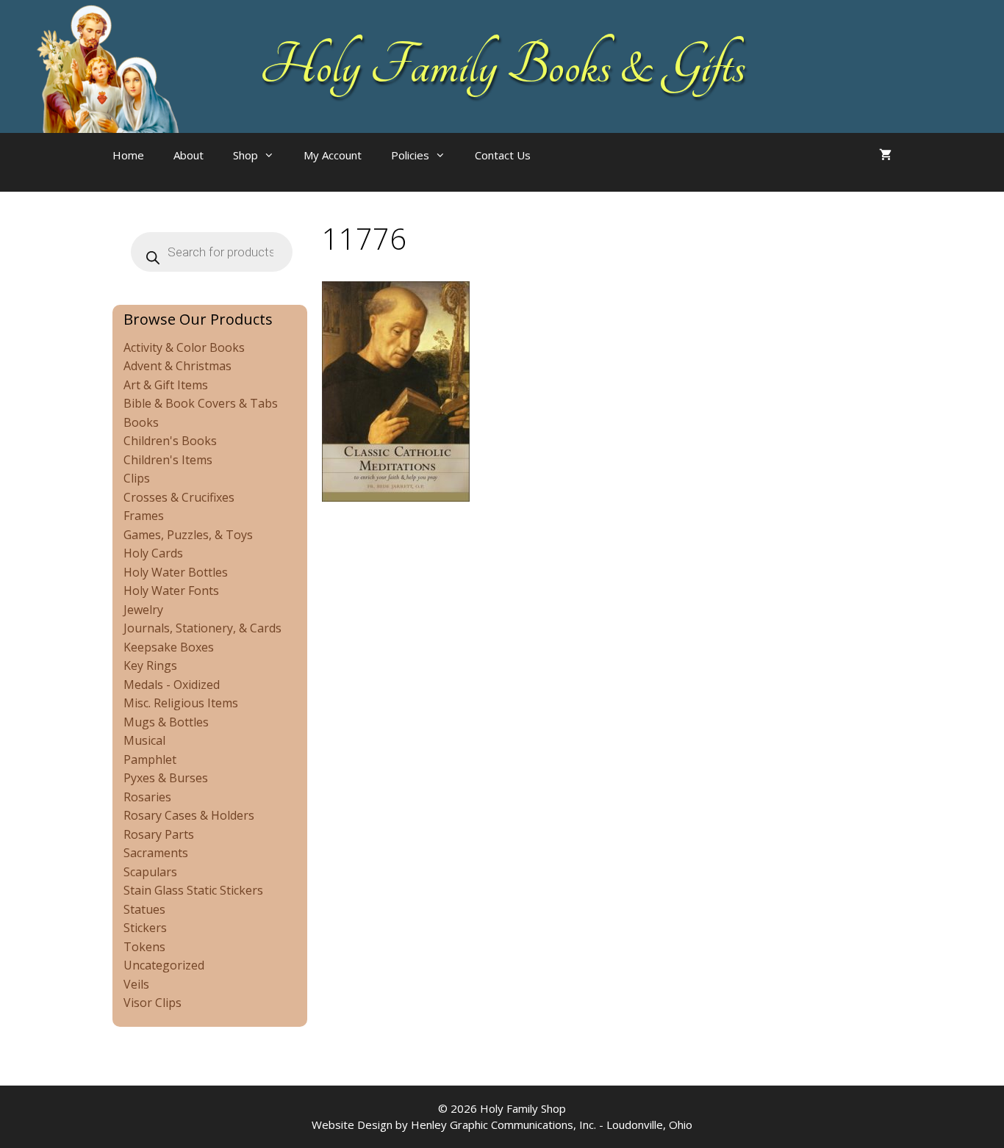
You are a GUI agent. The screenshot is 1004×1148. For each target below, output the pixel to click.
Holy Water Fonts (171, 590)
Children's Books (170, 441)
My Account (333, 155)
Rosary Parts (158, 834)
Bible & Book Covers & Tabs (200, 403)
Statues (144, 909)
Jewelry (143, 610)
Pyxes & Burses (165, 778)
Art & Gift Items (165, 385)
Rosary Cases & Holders (188, 815)
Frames (143, 516)
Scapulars (150, 872)
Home (128, 155)
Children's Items (167, 460)
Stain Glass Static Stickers (193, 890)
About (188, 155)
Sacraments (155, 853)
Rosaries (147, 797)
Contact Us (503, 155)
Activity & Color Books (184, 347)
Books (141, 422)
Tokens (144, 947)
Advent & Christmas (177, 366)
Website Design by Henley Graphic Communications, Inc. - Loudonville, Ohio (502, 1124)
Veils (136, 984)
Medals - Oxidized (171, 684)
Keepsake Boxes (168, 647)
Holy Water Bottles (175, 572)
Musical (144, 740)
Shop (245, 155)
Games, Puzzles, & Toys (188, 535)
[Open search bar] (574, 170)
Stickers (145, 928)
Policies (410, 155)
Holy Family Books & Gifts (502, 66)
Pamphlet (149, 759)
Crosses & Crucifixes (178, 497)
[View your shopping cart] (885, 155)
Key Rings (150, 665)
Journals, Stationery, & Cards (202, 628)
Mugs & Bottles (166, 722)
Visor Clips (152, 1002)
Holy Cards (153, 553)
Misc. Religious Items (180, 703)
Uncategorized (163, 965)
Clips (136, 478)
